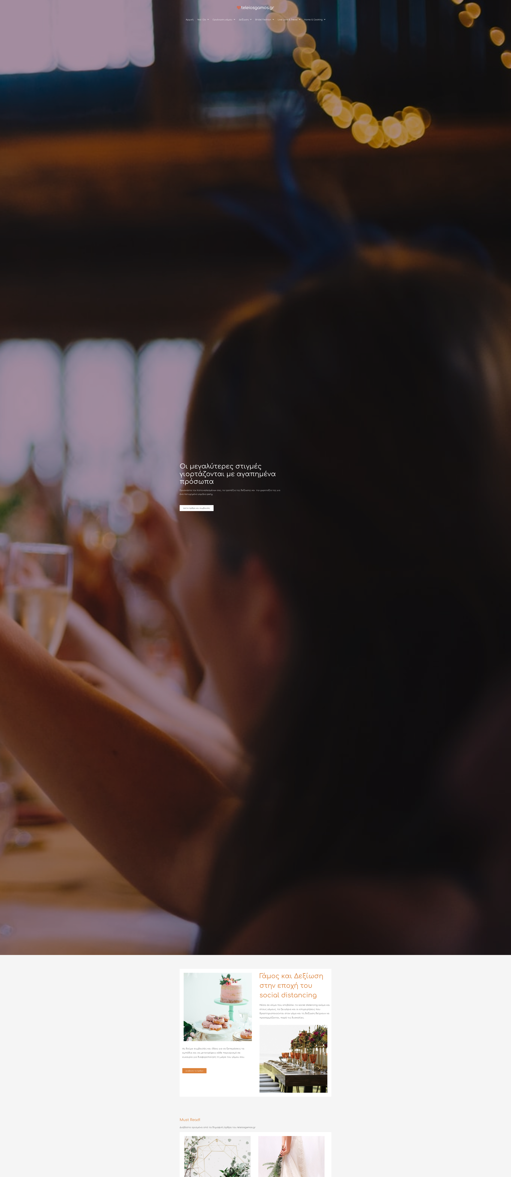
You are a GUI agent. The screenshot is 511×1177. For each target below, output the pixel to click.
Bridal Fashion (263, 19)
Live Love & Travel (288, 19)
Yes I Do (201, 19)
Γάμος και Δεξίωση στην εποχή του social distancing (291, 986)
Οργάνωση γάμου (222, 19)
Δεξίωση (244, 19)
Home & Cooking (313, 19)
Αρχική (189, 19)
